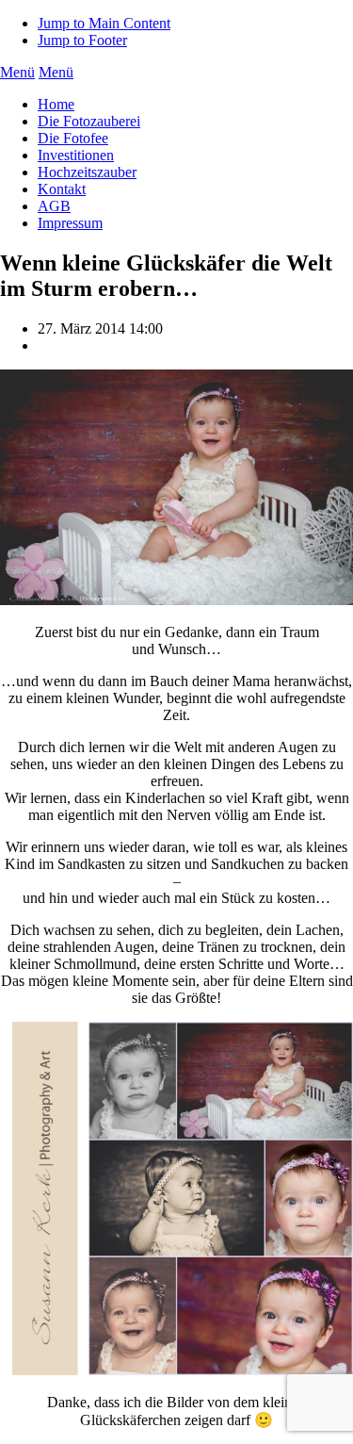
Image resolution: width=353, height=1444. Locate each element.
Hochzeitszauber (87, 172)
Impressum (70, 223)
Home (56, 104)
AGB (54, 206)
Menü (17, 72)
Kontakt (62, 189)
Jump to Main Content (104, 23)
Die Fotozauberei (89, 121)
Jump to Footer (82, 40)
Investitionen (76, 155)
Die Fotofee (73, 138)
